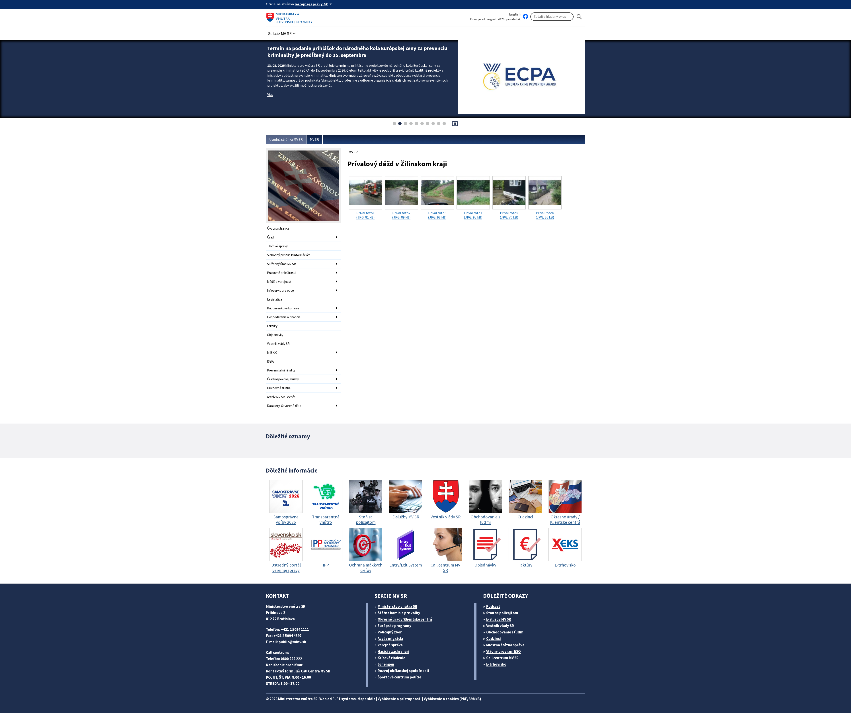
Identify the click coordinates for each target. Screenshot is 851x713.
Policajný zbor (390, 632)
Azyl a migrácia (390, 638)
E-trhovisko (496, 664)
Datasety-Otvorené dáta (284, 406)
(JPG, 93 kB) (437, 215)
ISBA (270, 361)
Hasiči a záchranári (393, 651)
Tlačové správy (277, 246)
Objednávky (275, 335)
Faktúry (272, 326)
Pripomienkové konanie (283, 308)
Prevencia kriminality (281, 370)
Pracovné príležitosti (281, 273)
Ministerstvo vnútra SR (397, 606)
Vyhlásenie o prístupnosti (400, 698)
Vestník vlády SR (278, 344)
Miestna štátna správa (505, 645)
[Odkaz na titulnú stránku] (290, 16)
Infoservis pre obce (280, 290)
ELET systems (344, 698)
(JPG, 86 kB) (545, 215)
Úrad (270, 237)
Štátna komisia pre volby (399, 612)
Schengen (386, 664)
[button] (282, 32)
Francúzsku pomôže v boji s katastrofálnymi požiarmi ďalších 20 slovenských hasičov (358, 52)
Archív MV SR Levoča (281, 397)
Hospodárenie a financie (284, 317)
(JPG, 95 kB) (473, 215)
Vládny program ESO (503, 651)
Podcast (493, 606)
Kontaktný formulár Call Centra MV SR (298, 671)
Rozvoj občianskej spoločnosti (403, 670)
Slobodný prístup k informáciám (288, 255)
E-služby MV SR (498, 619)
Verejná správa (390, 645)
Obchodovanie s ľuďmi (505, 632)
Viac (270, 94)
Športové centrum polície (399, 677)
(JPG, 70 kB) (509, 215)
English (515, 14)
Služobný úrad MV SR (281, 264)
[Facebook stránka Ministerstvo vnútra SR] (525, 17)
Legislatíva (274, 299)
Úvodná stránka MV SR (286, 139)
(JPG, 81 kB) (365, 215)
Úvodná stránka (278, 228)
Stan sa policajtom (502, 612)
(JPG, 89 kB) (401, 215)
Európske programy (394, 625)
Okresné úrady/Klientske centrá (405, 619)
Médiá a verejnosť (279, 281)
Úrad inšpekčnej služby (283, 379)
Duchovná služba (279, 388)
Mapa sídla (366, 698)
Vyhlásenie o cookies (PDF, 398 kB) (452, 698)
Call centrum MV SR (502, 657)
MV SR (314, 139)
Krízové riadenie (391, 657)
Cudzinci (493, 638)
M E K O (272, 352)
